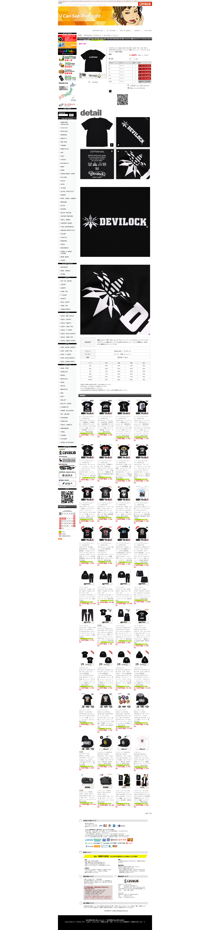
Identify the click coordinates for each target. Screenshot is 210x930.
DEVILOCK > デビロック (92, 35)
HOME (80, 35)
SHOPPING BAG (97, 30)
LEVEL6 (60, 3)
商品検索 (62, 113)
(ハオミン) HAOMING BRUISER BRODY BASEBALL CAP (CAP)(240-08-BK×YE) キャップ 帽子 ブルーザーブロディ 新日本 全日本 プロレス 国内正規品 (105, 757)
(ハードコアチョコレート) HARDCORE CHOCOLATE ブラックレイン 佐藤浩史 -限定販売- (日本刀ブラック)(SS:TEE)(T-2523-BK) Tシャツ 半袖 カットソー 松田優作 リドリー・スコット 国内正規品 (87, 424)
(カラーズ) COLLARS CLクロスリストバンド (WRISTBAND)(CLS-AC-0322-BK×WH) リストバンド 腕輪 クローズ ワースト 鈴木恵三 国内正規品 (124, 796)
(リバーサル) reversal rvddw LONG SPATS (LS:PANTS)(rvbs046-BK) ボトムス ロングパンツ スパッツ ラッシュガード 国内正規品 (87, 631)
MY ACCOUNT (111, 30)
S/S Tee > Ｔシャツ (111, 35)
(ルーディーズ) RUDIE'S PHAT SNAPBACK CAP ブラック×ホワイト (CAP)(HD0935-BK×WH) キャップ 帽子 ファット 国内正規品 (87, 759)
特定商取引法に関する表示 (115, 920)
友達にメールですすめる (137, 88)
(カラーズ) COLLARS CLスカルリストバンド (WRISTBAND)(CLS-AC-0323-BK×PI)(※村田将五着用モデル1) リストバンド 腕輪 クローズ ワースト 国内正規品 (142, 796)
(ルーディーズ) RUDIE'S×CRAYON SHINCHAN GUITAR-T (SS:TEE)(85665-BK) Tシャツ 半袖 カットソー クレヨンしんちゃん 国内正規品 (87, 715)
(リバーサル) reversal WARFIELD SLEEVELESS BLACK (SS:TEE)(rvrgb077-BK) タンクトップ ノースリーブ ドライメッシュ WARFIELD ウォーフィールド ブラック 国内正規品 (124, 633)
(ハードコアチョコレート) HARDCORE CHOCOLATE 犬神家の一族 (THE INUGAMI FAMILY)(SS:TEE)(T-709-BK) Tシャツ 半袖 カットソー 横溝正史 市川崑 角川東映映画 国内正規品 (105, 468)
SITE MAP (147, 30)
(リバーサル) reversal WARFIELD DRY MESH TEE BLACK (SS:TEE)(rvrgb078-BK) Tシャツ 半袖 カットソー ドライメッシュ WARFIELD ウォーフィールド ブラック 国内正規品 (105, 634)
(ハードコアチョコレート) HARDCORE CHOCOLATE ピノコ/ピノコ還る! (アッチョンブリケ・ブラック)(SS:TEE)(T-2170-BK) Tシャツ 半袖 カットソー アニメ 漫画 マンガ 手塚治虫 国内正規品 (87, 510)
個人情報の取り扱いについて (95, 920)
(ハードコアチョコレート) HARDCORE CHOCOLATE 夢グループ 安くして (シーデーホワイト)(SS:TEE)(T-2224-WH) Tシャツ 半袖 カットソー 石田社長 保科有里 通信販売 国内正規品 (142, 510)
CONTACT (137, 30)
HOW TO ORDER (125, 30)
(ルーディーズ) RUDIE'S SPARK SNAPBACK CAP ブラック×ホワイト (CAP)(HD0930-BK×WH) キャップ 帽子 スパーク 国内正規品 (142, 715)
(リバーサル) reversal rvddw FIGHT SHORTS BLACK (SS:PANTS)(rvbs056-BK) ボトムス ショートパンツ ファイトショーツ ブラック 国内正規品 (142, 592)
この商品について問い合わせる (139, 85)
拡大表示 (95, 82)
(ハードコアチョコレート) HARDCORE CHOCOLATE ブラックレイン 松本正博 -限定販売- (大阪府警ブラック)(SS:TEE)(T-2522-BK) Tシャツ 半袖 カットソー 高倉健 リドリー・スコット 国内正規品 (105, 424)
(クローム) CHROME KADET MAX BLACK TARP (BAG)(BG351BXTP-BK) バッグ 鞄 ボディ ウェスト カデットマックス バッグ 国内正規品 (105, 796)
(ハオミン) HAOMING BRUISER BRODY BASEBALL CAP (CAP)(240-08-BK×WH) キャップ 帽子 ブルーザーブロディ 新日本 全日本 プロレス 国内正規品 (124, 757)
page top (148, 813)
